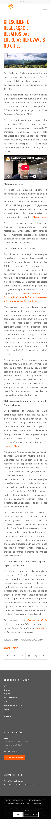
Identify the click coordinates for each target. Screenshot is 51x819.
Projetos (7, 694)
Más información (31, 814)
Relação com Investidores (13, 705)
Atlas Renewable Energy (33, 639)
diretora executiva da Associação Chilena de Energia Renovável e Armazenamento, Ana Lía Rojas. (25, 297)
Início (5, 686)
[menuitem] (26, 1)
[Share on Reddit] (36, 655)
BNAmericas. (39, 217)
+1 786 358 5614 (11, 751)
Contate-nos (8, 713)
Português (7, 717)
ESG (5, 701)
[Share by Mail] (43, 655)
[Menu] (44, 8)
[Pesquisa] (38, 8)
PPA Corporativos (10, 697)
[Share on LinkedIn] (29, 655)
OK (18, 814)
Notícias (6, 709)
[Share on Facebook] (7, 655)
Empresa (7, 690)
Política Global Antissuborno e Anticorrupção (19, 785)
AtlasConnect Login (26, 1)
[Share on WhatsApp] (22, 655)
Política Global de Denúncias (13, 781)
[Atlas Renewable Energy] (25, 60)
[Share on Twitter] (14, 655)
